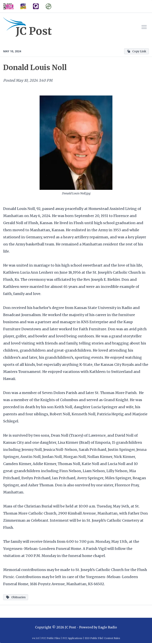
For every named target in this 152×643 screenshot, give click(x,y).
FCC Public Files (50, 638)
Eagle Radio (107, 627)
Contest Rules (112, 638)
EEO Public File (93, 638)
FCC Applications (72, 638)
